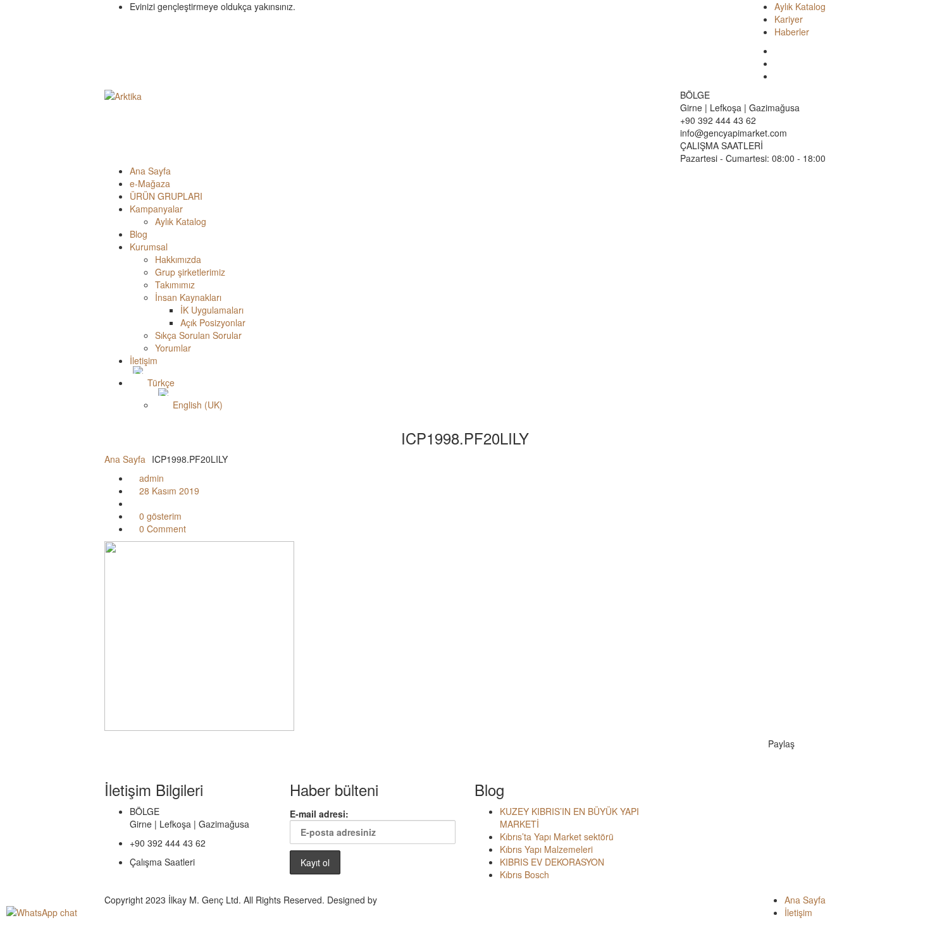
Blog (138, 234)
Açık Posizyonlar (212, 322)
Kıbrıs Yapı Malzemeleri (546, 849)
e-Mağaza (150, 183)
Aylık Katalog (800, 6)
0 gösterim (159, 516)
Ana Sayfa (150, 170)
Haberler (791, 31)
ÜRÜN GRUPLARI (166, 196)
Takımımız (175, 284)
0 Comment (161, 528)
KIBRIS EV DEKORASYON (552, 861)
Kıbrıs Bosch (524, 874)
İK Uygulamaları (212, 309)
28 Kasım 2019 (168, 490)
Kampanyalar (156, 208)
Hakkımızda (178, 259)
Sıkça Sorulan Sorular (198, 335)
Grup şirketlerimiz (190, 272)
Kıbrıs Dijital (403, 899)
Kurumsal (149, 246)
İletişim (144, 360)
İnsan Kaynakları (188, 297)
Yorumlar (173, 347)
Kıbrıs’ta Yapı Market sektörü (557, 836)
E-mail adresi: (319, 813)
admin (150, 478)
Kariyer (788, 19)
